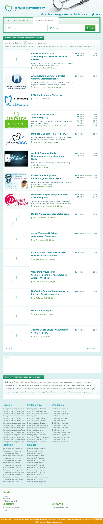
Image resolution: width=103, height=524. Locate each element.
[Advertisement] (52, 365)
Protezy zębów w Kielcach (11, 477)
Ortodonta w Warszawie (60, 409)
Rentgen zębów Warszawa (36, 449)
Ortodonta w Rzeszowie (60, 442)
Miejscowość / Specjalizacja (45, 20)
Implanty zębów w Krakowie (36, 411)
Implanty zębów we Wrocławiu (37, 414)
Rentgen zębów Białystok (36, 470)
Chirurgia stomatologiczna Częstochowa (16, 432)
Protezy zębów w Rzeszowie (12, 474)
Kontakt (5, 496)
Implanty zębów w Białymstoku (37, 428)
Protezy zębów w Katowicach (12, 467)
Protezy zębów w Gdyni (11, 482)
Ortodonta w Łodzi (58, 416)
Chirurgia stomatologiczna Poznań (14, 418)
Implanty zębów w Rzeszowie (37, 439)
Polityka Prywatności (10, 501)
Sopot (46, 167)
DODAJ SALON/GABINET (11, 508)
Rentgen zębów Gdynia (35, 474)
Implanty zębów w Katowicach (37, 425)
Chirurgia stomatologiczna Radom (14, 442)
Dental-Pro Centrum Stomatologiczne (50, 214)
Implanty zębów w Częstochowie (38, 437)
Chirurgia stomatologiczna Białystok (15, 437)
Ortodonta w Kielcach (59, 439)
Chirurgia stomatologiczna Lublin (14, 425)
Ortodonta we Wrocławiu (60, 414)
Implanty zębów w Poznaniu (36, 421)
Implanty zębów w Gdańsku (36, 418)
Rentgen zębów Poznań (35, 465)
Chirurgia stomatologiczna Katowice (15, 423)
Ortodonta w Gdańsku (59, 418)
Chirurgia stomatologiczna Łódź (13, 414)
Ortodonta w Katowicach (60, 428)
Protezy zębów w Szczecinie (12, 465)
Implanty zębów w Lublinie (36, 430)
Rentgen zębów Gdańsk (35, 456)
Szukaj (90, 28)
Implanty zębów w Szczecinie (37, 423)
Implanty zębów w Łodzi (35, 416)
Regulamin (6, 499)
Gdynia (53, 68)
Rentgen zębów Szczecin (36, 460)
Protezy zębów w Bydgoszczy (13, 479)
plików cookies (19, 519)
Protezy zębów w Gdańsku (12, 460)
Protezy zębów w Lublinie (11, 463)
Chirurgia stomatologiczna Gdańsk (14, 421)
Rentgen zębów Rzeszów (36, 472)
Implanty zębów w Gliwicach (36, 442)
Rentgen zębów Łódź (34, 453)
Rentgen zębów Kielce (35, 479)
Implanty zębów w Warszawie (37, 409)
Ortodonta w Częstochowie (61, 432)
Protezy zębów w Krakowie (12, 451)
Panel (5, 510)
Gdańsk (64, 126)
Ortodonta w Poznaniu (59, 425)
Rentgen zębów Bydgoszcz (36, 482)
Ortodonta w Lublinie (59, 421)
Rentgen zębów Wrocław (35, 458)
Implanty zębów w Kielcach (36, 435)
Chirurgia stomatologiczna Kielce (14, 439)
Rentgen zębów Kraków (35, 451)
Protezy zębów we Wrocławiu (13, 456)
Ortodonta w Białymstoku (60, 435)
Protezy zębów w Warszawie (12, 449)
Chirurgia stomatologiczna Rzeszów (15, 430)
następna (90, 348)
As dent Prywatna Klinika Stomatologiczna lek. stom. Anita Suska (47, 156)
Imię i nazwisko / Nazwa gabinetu (18, 20)
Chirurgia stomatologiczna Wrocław (15, 416)
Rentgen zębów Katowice (36, 467)
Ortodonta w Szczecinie (60, 423)
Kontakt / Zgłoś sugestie (60, 508)
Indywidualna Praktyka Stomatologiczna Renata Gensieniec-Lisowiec (49, 56)
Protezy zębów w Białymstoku (13, 470)
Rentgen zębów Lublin (35, 463)
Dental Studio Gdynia (42, 310)
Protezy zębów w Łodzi (10, 453)
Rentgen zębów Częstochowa (37, 477)
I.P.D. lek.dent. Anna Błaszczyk (46, 95)
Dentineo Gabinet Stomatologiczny (48, 134)
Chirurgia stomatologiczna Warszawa (15, 409)
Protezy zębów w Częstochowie (13, 472)
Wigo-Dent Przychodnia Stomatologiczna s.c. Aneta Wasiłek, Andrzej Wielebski (49, 275)
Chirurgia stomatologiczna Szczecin (15, 428)
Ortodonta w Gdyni (58, 430)
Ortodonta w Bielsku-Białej (61, 437)
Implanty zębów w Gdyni (35, 432)
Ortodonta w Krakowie (59, 411)
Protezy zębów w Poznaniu (12, 458)
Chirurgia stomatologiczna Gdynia (14, 435)
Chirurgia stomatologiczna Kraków (14, 411)
